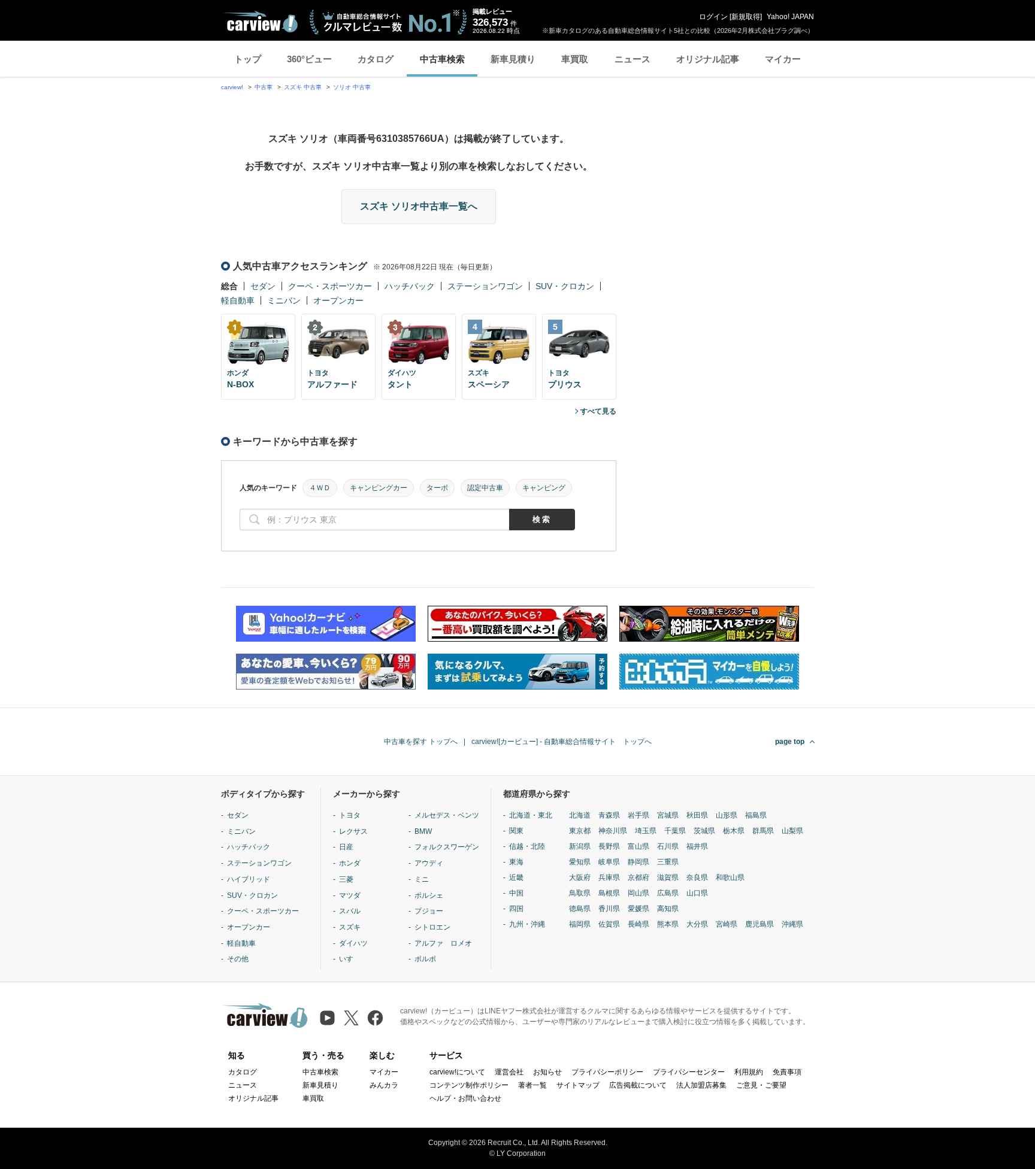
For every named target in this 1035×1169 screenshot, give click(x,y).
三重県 (668, 862)
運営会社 (509, 1072)
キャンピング (543, 488)
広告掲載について (638, 1085)
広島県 (668, 893)
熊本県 (668, 924)
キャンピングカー (378, 488)
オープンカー (338, 300)
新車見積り (513, 59)
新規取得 (745, 17)
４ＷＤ (320, 488)
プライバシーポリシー (607, 1072)
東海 (516, 862)
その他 (238, 959)
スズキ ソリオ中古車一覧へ (418, 206)
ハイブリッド (248, 879)
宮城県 (668, 815)
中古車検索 (442, 59)
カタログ (376, 59)
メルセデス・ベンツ (446, 815)
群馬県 (763, 831)
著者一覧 (532, 1085)
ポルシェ (428, 895)
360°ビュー (309, 59)
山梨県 (792, 831)
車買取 (574, 59)
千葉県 (675, 831)
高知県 (668, 908)
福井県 (697, 846)
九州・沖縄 (527, 924)
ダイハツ (353, 943)
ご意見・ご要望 (761, 1085)
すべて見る (598, 411)
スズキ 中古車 (303, 87)
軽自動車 (238, 300)
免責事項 (787, 1072)
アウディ (428, 863)
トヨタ (350, 815)
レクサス (353, 831)
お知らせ (547, 1072)
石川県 (668, 846)
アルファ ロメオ (443, 943)
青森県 (609, 815)
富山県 (638, 846)
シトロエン (432, 927)
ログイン (713, 17)
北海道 (580, 815)
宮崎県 (726, 924)
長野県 (609, 846)
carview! (232, 87)
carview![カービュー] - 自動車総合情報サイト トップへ (561, 741)
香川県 (609, 908)
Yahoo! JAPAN (790, 17)
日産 (346, 847)
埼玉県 (645, 831)
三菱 (346, 879)
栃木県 (734, 831)
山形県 (726, 815)
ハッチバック (410, 286)
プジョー (428, 911)
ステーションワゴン (485, 286)
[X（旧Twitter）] (351, 1018)
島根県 (609, 893)
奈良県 (697, 877)
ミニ (421, 879)
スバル (350, 911)
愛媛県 (638, 908)
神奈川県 (612, 831)
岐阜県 (609, 862)
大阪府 (580, 877)
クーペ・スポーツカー (330, 286)
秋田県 (697, 815)
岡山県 (638, 893)
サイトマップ (578, 1085)
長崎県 (638, 924)
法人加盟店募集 (701, 1085)
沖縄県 (792, 924)
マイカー (783, 59)
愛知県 (580, 862)
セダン (263, 286)
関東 (516, 831)
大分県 (697, 924)
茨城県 (704, 831)
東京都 (580, 831)
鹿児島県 (759, 924)
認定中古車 (485, 488)
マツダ (350, 895)
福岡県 (580, 924)
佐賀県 (609, 924)
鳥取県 (580, 893)
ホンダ (350, 863)
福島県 (756, 815)
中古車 (264, 87)
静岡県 (638, 862)
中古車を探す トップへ (421, 741)
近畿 (516, 877)
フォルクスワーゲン (446, 847)
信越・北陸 (527, 846)
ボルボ (425, 959)
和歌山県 (730, 877)
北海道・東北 (530, 815)
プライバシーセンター (689, 1072)
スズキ (350, 927)
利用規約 (748, 1072)
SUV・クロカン (564, 286)
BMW (423, 831)
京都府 (638, 877)
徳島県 (580, 908)
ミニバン (284, 300)
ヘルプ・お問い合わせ (465, 1098)
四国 (516, 908)
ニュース (632, 59)
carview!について (457, 1072)
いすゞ (350, 959)
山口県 (697, 893)
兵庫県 (609, 877)
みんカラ (384, 1085)
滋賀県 (668, 877)
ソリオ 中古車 (352, 87)
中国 (516, 893)
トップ (247, 59)
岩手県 (638, 815)
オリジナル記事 (707, 59)
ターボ (437, 488)
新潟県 (580, 846)
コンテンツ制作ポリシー (469, 1085)
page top (789, 741)
